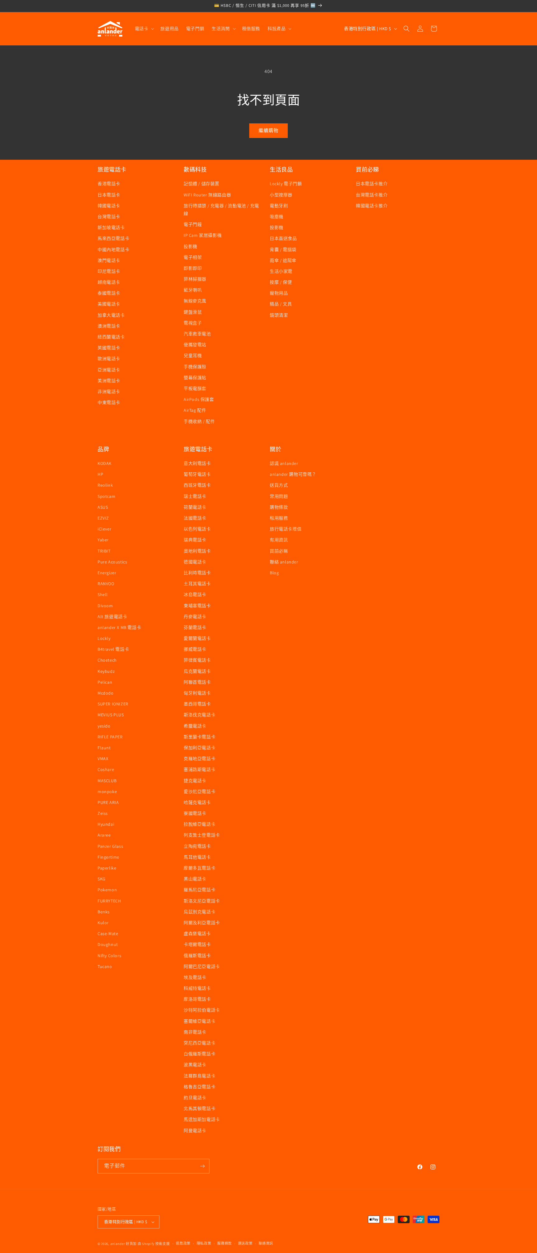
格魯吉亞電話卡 (199, 1087)
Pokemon (107, 890)
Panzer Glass (110, 846)
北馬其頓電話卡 (199, 1108)
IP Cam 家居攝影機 (203, 235)
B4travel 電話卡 (113, 649)
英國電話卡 (109, 348)
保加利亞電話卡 (199, 747)
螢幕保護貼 (195, 377)
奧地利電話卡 (197, 551)
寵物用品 (279, 293)
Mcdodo (106, 693)
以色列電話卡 (197, 529)
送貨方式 (279, 485)
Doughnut (108, 944)
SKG (102, 879)
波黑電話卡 (195, 1064)
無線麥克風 (195, 301)
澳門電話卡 (109, 260)
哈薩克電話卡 (197, 802)
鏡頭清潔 (279, 315)
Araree (104, 835)
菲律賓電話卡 (197, 660)
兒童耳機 (193, 355)
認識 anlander (284, 463)
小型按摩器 (281, 195)
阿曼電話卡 (195, 1130)
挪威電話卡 (195, 649)
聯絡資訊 (266, 1243)
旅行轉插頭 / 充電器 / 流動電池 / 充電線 (221, 209)
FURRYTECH (109, 901)
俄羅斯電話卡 (197, 955)
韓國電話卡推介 (372, 206)
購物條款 (279, 507)
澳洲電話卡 (109, 326)
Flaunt (104, 747)
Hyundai (106, 824)
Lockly (104, 638)
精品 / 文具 (281, 304)
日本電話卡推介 (372, 183)
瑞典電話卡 (195, 540)
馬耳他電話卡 (197, 857)
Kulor (103, 922)
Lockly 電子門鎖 (286, 183)
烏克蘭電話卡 (197, 671)
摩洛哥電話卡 (197, 999)
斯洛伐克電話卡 (199, 715)
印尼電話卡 (109, 271)
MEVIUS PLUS (111, 715)
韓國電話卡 (109, 206)
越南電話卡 (109, 282)
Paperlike (107, 868)
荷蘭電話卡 (195, 507)
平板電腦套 (195, 388)
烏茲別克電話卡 (199, 912)
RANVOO (106, 583)
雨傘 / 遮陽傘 (283, 260)
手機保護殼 (195, 366)
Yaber (103, 540)
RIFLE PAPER (110, 737)
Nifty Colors (109, 955)
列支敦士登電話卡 (202, 835)
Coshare (106, 769)
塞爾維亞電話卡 (199, 1021)
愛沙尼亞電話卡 (199, 791)
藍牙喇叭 (193, 290)
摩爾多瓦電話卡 (199, 868)
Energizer (107, 573)
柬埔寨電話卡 (197, 605)
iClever (104, 529)
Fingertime (108, 857)
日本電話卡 (109, 195)
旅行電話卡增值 (285, 529)
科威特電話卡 (197, 988)
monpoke (107, 791)
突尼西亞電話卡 (199, 1043)
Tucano (105, 966)
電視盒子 (193, 323)
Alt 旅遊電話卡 (112, 616)
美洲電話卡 (109, 380)
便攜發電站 (195, 344)
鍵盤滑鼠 (193, 312)
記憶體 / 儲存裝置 (201, 183)
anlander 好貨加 (123, 1244)
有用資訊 (279, 540)
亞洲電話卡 (109, 370)
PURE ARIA (108, 802)
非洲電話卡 (109, 391)
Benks (104, 912)
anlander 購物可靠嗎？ (293, 474)
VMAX (103, 758)
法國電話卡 (195, 518)
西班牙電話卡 (197, 485)
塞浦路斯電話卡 (199, 769)
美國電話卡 (109, 304)
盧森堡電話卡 (197, 933)
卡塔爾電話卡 (197, 944)
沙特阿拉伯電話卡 (202, 1010)
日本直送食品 (283, 238)
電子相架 (193, 257)
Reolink (105, 485)
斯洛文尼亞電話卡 (202, 901)
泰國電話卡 (109, 293)
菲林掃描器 (195, 279)
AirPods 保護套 (199, 399)
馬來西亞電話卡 (113, 238)
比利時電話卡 (197, 573)
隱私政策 (204, 1243)
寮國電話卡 (195, 813)
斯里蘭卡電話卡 (199, 737)
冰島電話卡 (195, 594)
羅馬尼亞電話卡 (199, 890)
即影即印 (193, 268)
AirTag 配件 (195, 410)
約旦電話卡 (195, 1097)
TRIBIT (104, 551)
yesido (104, 726)
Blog (274, 573)
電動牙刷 (279, 206)
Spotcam (106, 496)
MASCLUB (107, 780)
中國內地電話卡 (113, 249)
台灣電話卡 (109, 216)
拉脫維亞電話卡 (199, 824)
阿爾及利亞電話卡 (202, 922)
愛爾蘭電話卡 (197, 638)
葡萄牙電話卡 (197, 474)
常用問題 (279, 496)
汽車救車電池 (197, 334)
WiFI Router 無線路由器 (207, 195)
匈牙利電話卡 (197, 693)
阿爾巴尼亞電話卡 (202, 966)
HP (100, 474)
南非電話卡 (195, 1032)
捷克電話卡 (195, 780)
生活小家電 (281, 271)
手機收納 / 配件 (199, 421)
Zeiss (103, 813)
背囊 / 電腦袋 (283, 249)
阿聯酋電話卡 (197, 682)
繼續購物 (268, 130)
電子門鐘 (193, 224)
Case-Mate (108, 933)
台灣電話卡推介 (372, 195)
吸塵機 (276, 216)
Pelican (105, 682)
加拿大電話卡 (111, 315)
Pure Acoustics (112, 562)
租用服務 (279, 518)
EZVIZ (103, 518)
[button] (144, 28)
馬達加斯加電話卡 (202, 1119)
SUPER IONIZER (113, 704)
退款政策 (183, 1243)
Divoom (105, 605)
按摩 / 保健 (281, 282)
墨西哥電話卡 (197, 704)
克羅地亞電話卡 (199, 758)
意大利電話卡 (197, 463)
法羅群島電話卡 (199, 1076)
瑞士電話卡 (195, 496)
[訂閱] (202, 1166)
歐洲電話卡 (109, 358)
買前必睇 (279, 551)
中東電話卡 (109, 402)
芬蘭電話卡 (195, 627)
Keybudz (106, 671)
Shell (103, 594)
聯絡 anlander (284, 562)
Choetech (107, 660)
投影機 (190, 246)
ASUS (103, 507)
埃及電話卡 (195, 977)
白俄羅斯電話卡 (199, 1054)
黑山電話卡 (195, 879)
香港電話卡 (109, 183)
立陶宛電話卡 (197, 846)
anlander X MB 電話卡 (119, 627)
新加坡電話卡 (111, 227)
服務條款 (224, 1243)
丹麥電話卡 (195, 616)
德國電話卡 (195, 562)
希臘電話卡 (195, 726)
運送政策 (245, 1243)
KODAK (105, 463)
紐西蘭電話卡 (111, 337)
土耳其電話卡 (197, 583)
